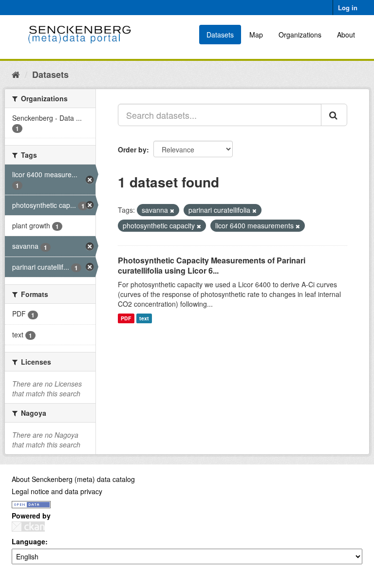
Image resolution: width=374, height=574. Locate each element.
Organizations (300, 34)
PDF (126, 318)
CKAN (28, 526)
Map (256, 34)
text (144, 318)
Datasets (220, 34)
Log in (347, 7)
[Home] (16, 74)
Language (28, 541)
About (346, 34)
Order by (132, 149)
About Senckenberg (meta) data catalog (73, 479)
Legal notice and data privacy (57, 491)
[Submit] (334, 115)
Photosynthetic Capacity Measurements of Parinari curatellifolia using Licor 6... (211, 265)
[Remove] (172, 210)
